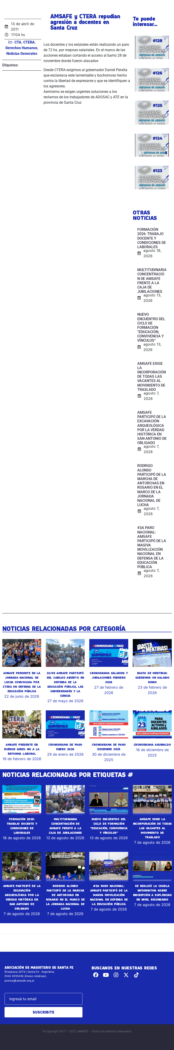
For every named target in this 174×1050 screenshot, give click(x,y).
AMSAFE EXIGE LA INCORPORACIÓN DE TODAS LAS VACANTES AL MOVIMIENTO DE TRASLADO (152, 828)
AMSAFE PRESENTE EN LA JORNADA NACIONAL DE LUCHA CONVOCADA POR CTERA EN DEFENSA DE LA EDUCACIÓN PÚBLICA (22, 682)
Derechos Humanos (21, 48)
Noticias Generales (21, 53)
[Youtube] (106, 975)
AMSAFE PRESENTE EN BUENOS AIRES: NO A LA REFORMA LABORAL (21, 749)
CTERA (29, 42)
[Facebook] (96, 975)
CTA (17, 42)
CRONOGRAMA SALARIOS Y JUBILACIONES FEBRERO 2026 (109, 677)
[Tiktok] (136, 975)
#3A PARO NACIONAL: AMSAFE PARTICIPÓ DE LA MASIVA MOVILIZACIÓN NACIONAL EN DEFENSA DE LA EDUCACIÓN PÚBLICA (109, 895)
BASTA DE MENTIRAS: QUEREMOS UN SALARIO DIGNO (152, 677)
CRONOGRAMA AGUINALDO (152, 744)
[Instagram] (116, 975)
